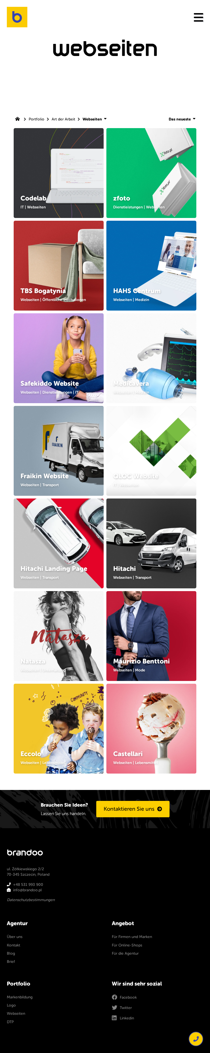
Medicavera (131, 383)
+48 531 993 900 (28, 885)
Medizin (142, 299)
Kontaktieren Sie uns (129, 809)
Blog (11, 953)
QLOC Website (135, 476)
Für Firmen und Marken (132, 937)
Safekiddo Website (50, 383)
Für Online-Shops (127, 945)
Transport (50, 485)
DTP (10, 1022)
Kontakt (13, 945)
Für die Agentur (125, 953)
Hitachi (124, 569)
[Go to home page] (18, 119)
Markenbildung (20, 997)
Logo (11, 1005)
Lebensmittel (53, 762)
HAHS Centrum (137, 291)
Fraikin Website (45, 476)
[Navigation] (198, 17)
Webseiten (36, 207)
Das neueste (180, 119)
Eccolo (31, 754)
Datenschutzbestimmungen (31, 900)
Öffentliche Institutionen (64, 299)
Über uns (14, 937)
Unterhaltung (53, 670)
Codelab (33, 198)
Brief (11, 962)
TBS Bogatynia (43, 291)
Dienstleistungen (128, 207)
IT (22, 207)
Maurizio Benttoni (141, 661)
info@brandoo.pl (27, 890)
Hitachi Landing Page (54, 569)
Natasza (33, 661)
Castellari (128, 754)
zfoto (121, 198)
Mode (140, 670)
